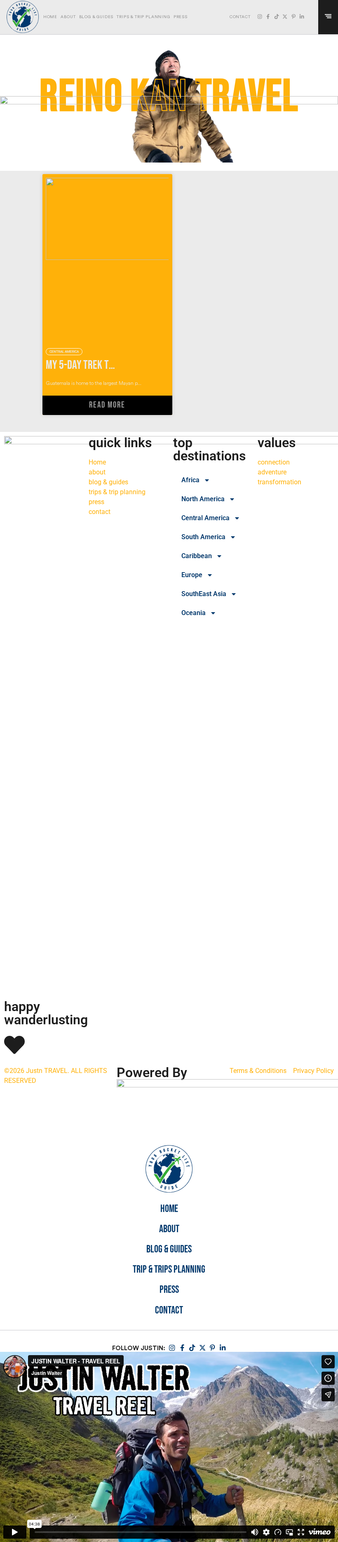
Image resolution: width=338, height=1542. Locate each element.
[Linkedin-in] (301, 16)
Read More (107, 405)
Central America (205, 518)
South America (203, 537)
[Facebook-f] (267, 16)
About (68, 17)
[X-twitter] (284, 16)
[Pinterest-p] (293, 16)
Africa (190, 480)
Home (50, 17)
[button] (311, 17)
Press (181, 17)
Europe (191, 575)
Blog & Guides (96, 17)
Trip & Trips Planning (169, 1270)
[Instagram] (259, 16)
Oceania (193, 613)
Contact (169, 1311)
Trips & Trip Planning (143, 17)
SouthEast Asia (203, 594)
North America (203, 499)
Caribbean (196, 556)
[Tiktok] (276, 16)
